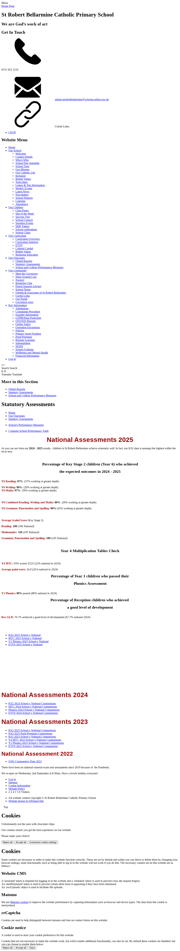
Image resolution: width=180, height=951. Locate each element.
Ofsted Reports (23, 261)
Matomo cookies (19, 902)
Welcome (20, 153)
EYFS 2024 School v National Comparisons (33, 712)
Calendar (20, 201)
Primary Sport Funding (28, 333)
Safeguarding (22, 343)
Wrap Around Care (26, 276)
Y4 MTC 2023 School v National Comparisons (34, 739)
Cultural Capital (24, 248)
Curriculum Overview (27, 238)
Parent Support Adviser (28, 286)
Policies (19, 330)
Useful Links (22, 295)
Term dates (21, 182)
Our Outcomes (16, 257)
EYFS (18, 245)
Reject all (7, 842)
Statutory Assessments (27, 264)
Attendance (21, 204)
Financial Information (27, 355)
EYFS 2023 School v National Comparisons (33, 746)
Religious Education (26, 254)
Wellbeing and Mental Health (31, 352)
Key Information (17, 305)
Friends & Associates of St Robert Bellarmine (40, 292)
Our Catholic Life (25, 172)
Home (11, 147)
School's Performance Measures (26, 424)
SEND (19, 346)
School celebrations (26, 229)
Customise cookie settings (43, 842)
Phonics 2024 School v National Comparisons (34, 709)
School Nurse (23, 289)
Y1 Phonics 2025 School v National (28, 641)
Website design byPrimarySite (26, 801)
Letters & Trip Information (30, 185)
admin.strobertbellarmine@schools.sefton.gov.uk (82, 99)
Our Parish (21, 298)
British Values (23, 178)
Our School (14, 150)
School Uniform (24, 349)
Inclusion (20, 175)
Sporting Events (24, 223)
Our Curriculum (17, 235)
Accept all (21, 842)
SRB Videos (22, 226)
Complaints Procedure (27, 311)
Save (32, 947)
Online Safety (23, 324)
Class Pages (22, 210)
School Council (24, 219)
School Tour (22, 166)
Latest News (22, 191)
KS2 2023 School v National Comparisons (32, 730)
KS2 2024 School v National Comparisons (32, 703)
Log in (12, 358)
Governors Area (24, 302)
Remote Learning (25, 340)
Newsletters (21, 194)
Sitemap (12, 782)
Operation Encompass (27, 327)
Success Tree (22, 216)
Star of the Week (24, 213)
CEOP (12, 132)
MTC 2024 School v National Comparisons (32, 706)
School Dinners (24, 197)
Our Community (17, 270)
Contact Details (24, 156)
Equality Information (26, 314)
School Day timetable (27, 163)
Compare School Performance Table (28, 430)
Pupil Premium (23, 336)
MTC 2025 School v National (25, 638)
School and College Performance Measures (39, 267)
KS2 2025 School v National (24, 635)
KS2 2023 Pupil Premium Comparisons (30, 733)
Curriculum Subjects (26, 242)
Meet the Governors (26, 273)
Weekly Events (23, 188)
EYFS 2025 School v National (25, 644)
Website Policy (16, 788)
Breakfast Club (23, 283)
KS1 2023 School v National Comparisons (32, 736)
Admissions (21, 308)
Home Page (7, 6)
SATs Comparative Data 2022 (25, 761)
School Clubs (22, 232)
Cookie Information (19, 785)
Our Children (15, 207)
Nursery (19, 280)
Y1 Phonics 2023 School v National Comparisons (36, 742)
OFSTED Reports (25, 321)
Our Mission (22, 169)
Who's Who (22, 159)
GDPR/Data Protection (28, 317)
